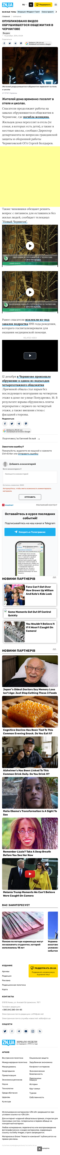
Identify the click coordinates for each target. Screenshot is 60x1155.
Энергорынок (8, 1071)
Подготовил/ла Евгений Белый (19, 438)
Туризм (32, 1093)
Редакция (6, 976)
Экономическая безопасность (37, 1072)
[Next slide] (56, 12)
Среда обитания (9, 1093)
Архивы (5, 971)
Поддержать (45, 5)
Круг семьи (34, 1088)
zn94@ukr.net (37, 1014)
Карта (5, 989)
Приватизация (9, 1075)
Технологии (7, 1088)
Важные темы (9, 12)
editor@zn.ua (45, 1018)
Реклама (6, 980)
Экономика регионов (12, 1080)
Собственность (36, 1097)
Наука (5, 1084)
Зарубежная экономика (40, 1062)
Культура (6, 1101)
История (33, 1084)
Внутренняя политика (12, 1058)
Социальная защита (38, 1058)
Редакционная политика (14, 985)
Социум (33, 1080)
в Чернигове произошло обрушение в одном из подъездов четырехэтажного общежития (26, 381)
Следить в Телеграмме (32, 532)
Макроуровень (9, 1067)
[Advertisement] (30, 176)
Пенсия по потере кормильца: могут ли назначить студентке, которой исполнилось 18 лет (22, 944)
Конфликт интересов (39, 1067)
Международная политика (14, 1062)
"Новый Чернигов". (14, 221)
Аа (31, 5)
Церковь (6, 1097)
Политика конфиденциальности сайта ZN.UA (19, 1145)
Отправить (30, 497)
